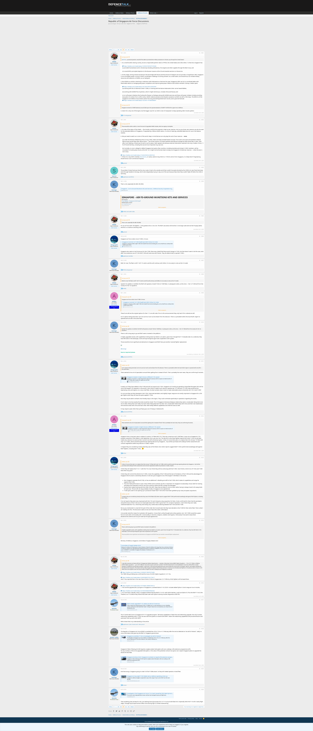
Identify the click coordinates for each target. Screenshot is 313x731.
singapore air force (130, 23)
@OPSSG (124, 59)
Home (111, 13)
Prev (111, 49)
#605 (202, 216)
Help (196, 718)
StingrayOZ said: (126, 297)
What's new (153, 13)
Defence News (119, 13)
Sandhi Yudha (114, 637)
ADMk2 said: (125, 365)
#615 (202, 556)
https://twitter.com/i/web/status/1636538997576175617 (138, 577)
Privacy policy (191, 718)
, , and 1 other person (134, 624)
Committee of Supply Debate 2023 (131, 545)
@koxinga (123, 349)
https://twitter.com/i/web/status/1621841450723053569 (140, 86)
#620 (202, 689)
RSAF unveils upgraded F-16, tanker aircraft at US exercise (143, 603)
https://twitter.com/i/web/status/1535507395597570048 (140, 66)
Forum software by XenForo (156, 721)
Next (132, 49)
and (127, 115)
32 (126, 49)
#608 (202, 274)
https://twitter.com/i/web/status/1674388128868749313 (138, 585)
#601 (202, 53)
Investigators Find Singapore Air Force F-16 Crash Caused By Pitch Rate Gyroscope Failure (152, 693)
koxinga (114, 190)
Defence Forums (143, 13)
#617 (202, 599)
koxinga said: (125, 57)
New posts (111, 15)
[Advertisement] (156, 37)
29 (118, 49)
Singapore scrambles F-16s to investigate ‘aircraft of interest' (144, 636)
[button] (135, 12)
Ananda (114, 608)
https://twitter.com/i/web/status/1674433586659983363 (138, 591)
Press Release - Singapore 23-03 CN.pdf (131, 201)
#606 (202, 236)
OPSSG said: (125, 326)
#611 (202, 361)
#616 (202, 583)
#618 (202, 628)
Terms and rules (182, 718)
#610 (202, 322)
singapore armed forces (141, 23)
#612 (202, 416)
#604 (202, 181)
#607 (202, 260)
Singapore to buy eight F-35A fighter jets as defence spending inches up (147, 676)
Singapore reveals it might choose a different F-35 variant (143, 377)
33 (128, 49)
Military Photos (130, 13)
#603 (202, 167)
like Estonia (143, 157)
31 (123, 49)
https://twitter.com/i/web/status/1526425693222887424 (138, 155)
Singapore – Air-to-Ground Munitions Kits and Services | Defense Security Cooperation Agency (147, 188)
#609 (202, 292)
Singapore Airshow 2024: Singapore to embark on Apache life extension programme (151, 657)
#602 (202, 119)
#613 (202, 457)
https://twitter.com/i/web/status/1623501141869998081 (140, 100)
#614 (202, 520)
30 (120, 49)
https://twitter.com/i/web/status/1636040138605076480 (138, 572)
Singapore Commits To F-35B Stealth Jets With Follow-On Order (140, 242)
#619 (202, 668)
